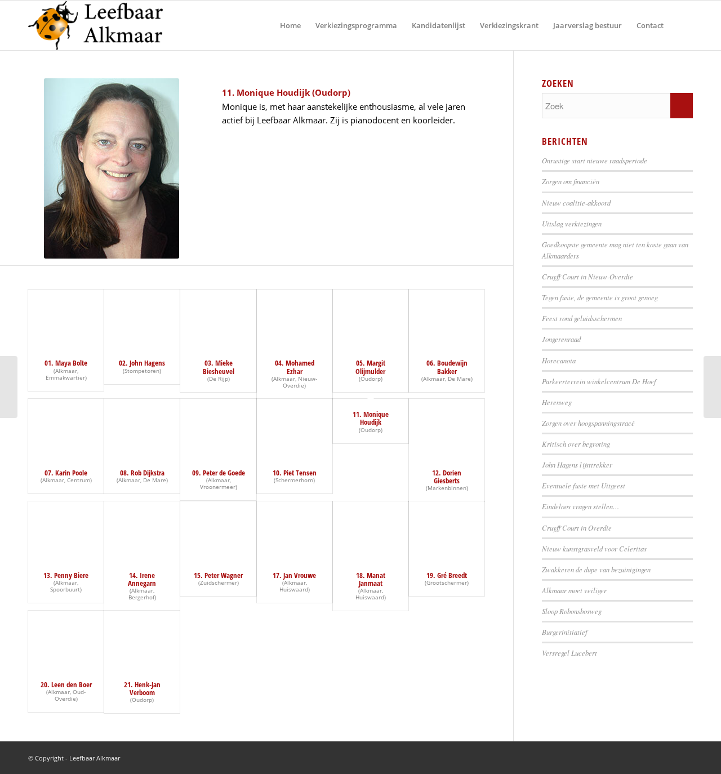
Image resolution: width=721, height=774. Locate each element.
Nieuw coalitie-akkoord (576, 202)
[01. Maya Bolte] (66, 319)
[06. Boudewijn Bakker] (446, 319)
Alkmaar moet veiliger (574, 590)
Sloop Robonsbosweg (572, 611)
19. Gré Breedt (446, 575)
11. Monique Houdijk (371, 418)
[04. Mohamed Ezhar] (294, 319)
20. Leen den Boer (66, 684)
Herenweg (557, 402)
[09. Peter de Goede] (218, 428)
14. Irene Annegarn (142, 579)
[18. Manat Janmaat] (370, 530)
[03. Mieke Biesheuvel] (218, 319)
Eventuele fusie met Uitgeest (583, 485)
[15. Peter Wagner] (218, 530)
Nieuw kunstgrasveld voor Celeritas (594, 548)
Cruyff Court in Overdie (577, 527)
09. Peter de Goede (218, 473)
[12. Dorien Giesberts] (446, 428)
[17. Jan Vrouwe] (294, 530)
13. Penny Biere (65, 575)
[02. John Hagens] (142, 319)
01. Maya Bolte (65, 363)
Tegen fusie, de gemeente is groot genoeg (600, 297)
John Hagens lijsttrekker (577, 464)
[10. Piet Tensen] (294, 428)
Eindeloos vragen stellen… (580, 506)
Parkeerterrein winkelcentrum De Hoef (599, 381)
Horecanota (559, 360)
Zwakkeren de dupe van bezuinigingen (596, 569)
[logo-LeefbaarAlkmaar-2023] (95, 25)
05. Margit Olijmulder (370, 367)
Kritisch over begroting (576, 443)
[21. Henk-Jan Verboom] (142, 640)
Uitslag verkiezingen (572, 223)
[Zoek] (682, 25)
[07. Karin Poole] (66, 428)
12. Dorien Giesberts (446, 477)
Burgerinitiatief (565, 632)
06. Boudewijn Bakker (447, 367)
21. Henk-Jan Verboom (142, 688)
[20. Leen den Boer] (66, 640)
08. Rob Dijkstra (142, 473)
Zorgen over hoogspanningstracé (588, 423)
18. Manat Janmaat (370, 579)
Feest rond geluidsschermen (582, 318)
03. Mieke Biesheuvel (218, 367)
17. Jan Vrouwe (294, 575)
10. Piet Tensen (295, 473)
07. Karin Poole (65, 473)
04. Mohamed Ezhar (294, 367)
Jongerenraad (561, 339)
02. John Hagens (142, 363)
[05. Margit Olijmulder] (370, 319)
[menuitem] (290, 25)
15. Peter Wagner (218, 575)
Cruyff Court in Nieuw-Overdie (587, 276)
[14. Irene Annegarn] (142, 530)
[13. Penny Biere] (66, 530)
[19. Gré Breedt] (446, 530)
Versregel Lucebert (569, 652)
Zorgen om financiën (570, 181)
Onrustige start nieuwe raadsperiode (594, 160)
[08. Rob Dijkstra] (142, 428)
